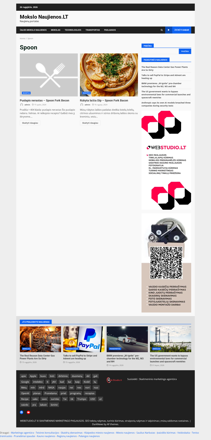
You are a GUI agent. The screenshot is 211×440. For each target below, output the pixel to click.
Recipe (24, 399)
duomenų (77, 376)
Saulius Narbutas (146, 432)
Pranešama (51, 393)
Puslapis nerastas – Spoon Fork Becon (49, 74)
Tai (64, 399)
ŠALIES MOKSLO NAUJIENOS (33, 30)
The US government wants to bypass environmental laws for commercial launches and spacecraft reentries (166, 94)
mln (33, 387)
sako (35, 399)
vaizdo (24, 404)
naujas (62, 387)
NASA (51, 387)
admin (27, 104)
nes (79, 387)
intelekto (38, 381)
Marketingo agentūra (22, 432)
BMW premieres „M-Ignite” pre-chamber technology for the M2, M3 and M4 (127, 339)
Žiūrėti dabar (181, 30)
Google (25, 381)
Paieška (148, 46)
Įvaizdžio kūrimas (166, 432)
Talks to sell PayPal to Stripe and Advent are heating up (83, 339)
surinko (55, 399)
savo (44, 399)
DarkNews (97, 424)
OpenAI (25, 393)
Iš (47, 381)
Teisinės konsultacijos (47, 432)
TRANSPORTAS (93, 30)
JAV (54, 381)
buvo (43, 376)
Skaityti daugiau (30, 122)
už (100, 399)
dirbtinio (63, 376)
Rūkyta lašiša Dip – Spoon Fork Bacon (109, 74)
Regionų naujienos (67, 436)
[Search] (162, 30)
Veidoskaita (183, 432)
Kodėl (87, 381)
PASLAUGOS (110, 30)
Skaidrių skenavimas (72, 432)
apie (23, 376)
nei (71, 387)
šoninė (54, 404)
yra (34, 404)
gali (95, 376)
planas (36, 393)
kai (69, 381)
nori (87, 387)
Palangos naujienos (89, 436)
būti (52, 376)
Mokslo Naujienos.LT (44, 17)
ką (95, 381)
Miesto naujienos (125, 432)
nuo (96, 387)
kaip (77, 381)
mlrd (41, 387)
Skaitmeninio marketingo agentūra (158, 379)
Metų (24, 387)
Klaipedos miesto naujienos (99, 432)
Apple (33, 376)
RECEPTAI (26, 93)
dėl (87, 376)
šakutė (43, 404)
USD (92, 399)
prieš (63, 393)
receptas (89, 393)
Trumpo (81, 399)
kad (62, 381)
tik (72, 399)
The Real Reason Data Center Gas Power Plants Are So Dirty (40, 339)
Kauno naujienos (46, 436)
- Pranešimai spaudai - (25, 436)
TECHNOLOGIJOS (73, 30)
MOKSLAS (55, 30)
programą (75, 393)
